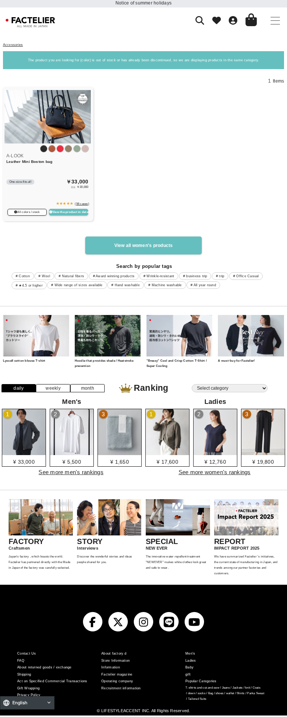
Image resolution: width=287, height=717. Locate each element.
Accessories (13, 45)
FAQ (20, 660)
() (81, 203)
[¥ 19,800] (262, 452)
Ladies (190, 660)
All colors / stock (28, 212)
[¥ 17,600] (167, 452)
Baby (189, 667)
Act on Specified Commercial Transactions (52, 681)
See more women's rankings (215, 472)
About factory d (114, 653)
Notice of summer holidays (143, 3)
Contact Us (26, 653)
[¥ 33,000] (23, 452)
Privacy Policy (28, 695)
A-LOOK (15, 155)
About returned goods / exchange (44, 667)
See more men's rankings (71, 472)
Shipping (24, 674)
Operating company (117, 681)
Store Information (115, 660)
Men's (190, 653)
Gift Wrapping (28, 688)
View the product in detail (70, 212)
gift (188, 674)
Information (110, 667)
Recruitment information (121, 688)
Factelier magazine (116, 674)
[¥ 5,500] (71, 452)
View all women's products (143, 245)
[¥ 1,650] (119, 452)
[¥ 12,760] (215, 452)
